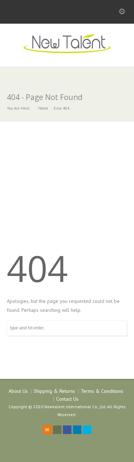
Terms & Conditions (102, 391)
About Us (18, 391)
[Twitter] (57, 429)
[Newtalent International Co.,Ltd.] (67, 51)
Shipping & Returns (54, 391)
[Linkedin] (77, 429)
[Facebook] (67, 429)
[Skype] (87, 429)
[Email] (47, 429)
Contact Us (67, 399)
